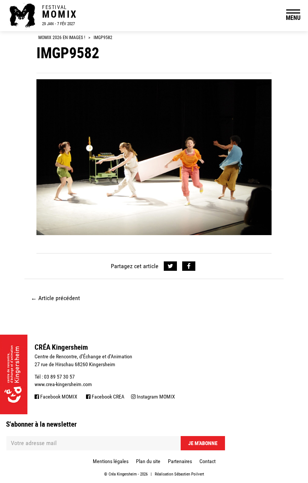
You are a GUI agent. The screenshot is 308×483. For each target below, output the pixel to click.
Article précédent (55, 298)
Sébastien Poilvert (189, 474)
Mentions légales (110, 461)
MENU (293, 18)
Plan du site (148, 461)
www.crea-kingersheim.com (63, 384)
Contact (207, 461)
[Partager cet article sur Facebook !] (188, 266)
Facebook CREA (107, 397)
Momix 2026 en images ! (61, 37)
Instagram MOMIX (155, 397)
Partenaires (180, 461)
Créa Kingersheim (123, 474)
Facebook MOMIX (58, 397)
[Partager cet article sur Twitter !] (170, 266)
